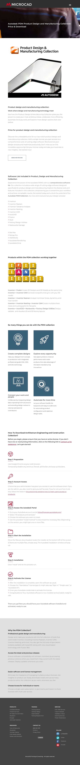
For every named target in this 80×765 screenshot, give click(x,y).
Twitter (62, 737)
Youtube (63, 744)
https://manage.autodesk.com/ (49, 512)
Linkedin (64, 734)
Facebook (63, 741)
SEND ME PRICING (17, 157)
